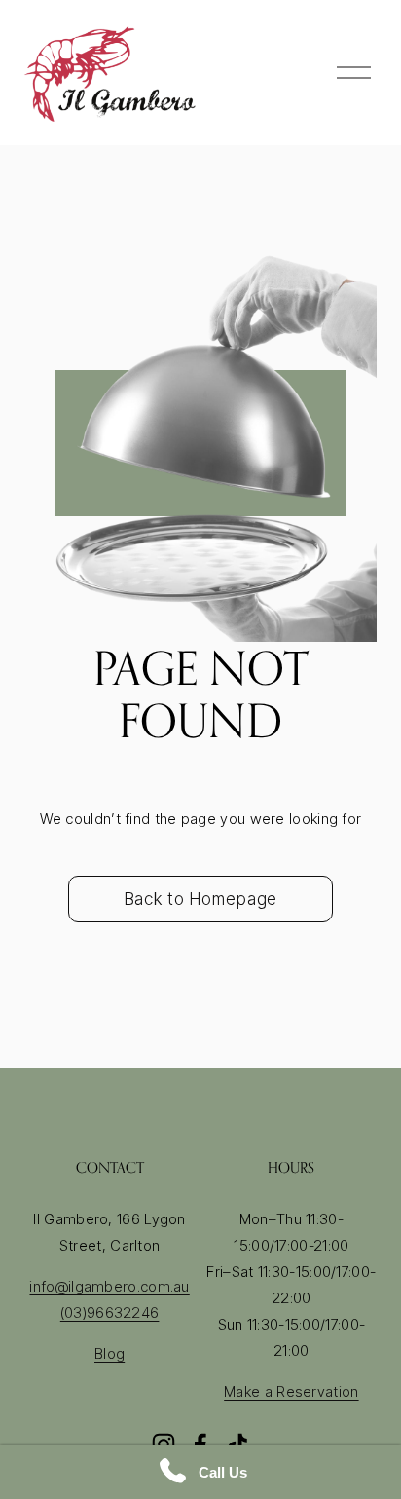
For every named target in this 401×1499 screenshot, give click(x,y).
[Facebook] (200, 1444)
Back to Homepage (201, 898)
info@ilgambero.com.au (109, 1286)
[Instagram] (163, 1444)
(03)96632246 (110, 1312)
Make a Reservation (291, 1391)
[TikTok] (237, 1444)
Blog (109, 1353)
